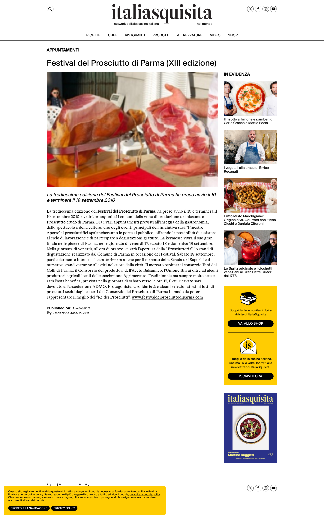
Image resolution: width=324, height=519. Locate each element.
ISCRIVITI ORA (250, 376)
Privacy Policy (64, 508)
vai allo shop (250, 323)
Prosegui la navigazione (29, 508)
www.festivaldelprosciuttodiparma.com (167, 297)
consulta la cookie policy (145, 494)
